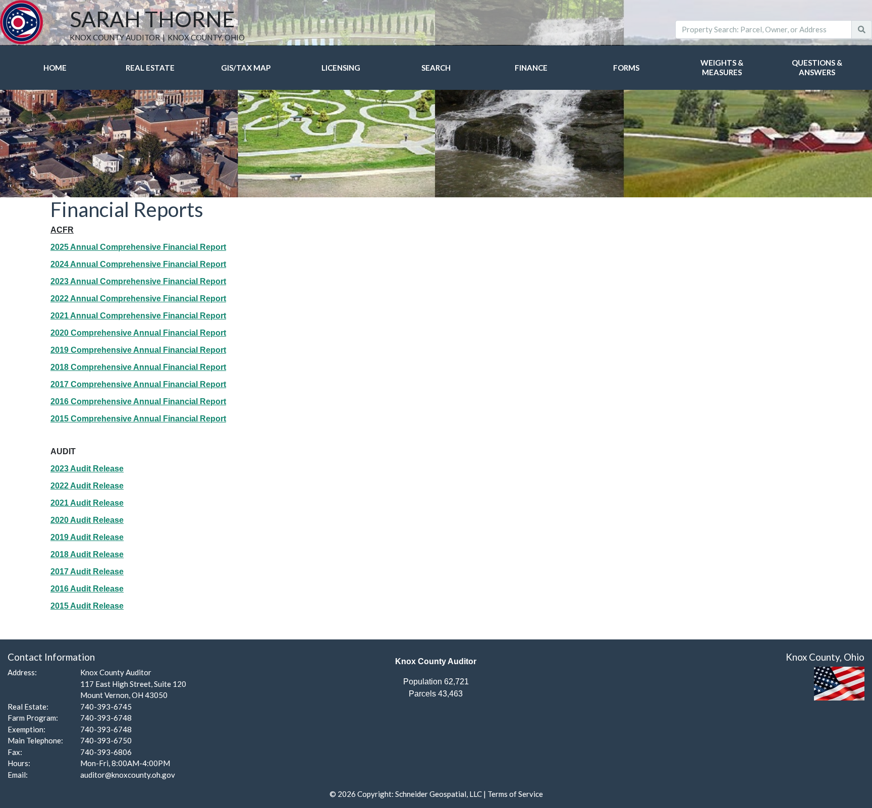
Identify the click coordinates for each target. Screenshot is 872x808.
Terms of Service (515, 793)
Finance (531, 67)
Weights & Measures (721, 67)
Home (55, 67)
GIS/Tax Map (245, 67)
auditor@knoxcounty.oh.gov (127, 774)
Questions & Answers (817, 67)
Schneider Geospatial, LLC (438, 793)
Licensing (340, 67)
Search (436, 67)
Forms (626, 67)
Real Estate (150, 67)
